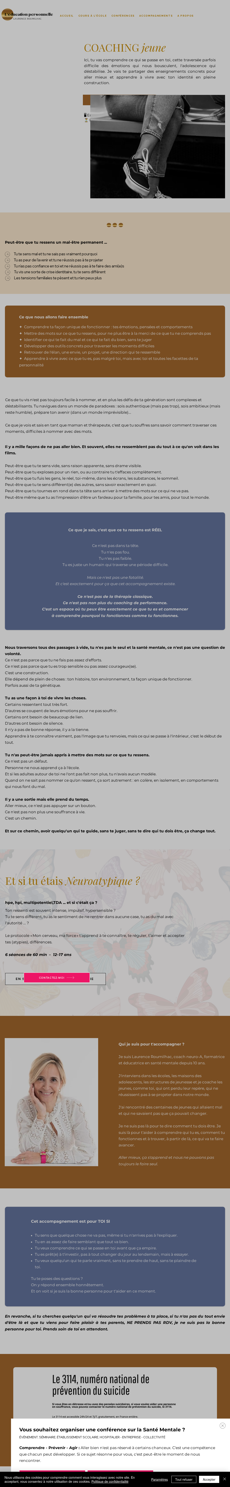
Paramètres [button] (159, 1479)
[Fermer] (224, 1479)
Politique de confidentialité (109, 1481)
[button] (223, 1425)
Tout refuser (183, 1479)
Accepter (209, 1479)
